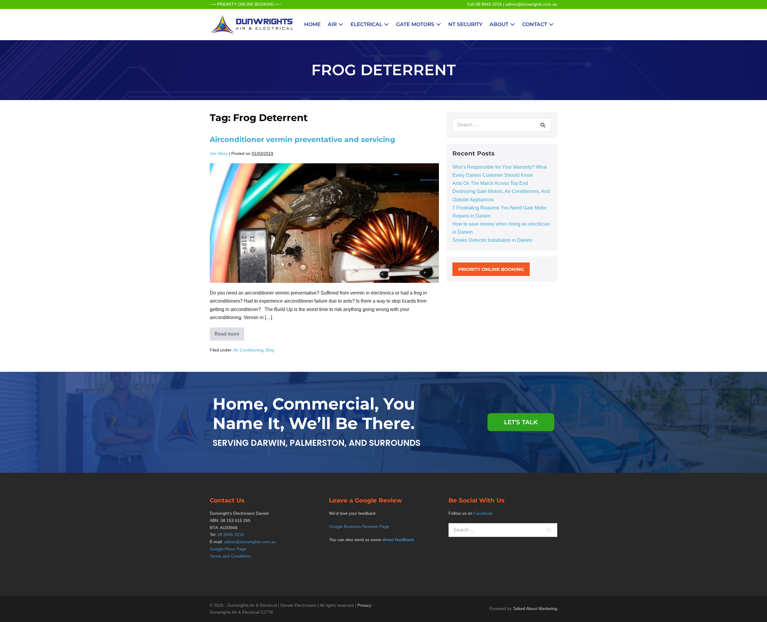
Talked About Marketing (535, 608)
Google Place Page (228, 548)
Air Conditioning (248, 350)
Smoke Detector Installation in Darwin (492, 240)
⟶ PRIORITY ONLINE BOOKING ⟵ (245, 4)
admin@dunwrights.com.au (531, 4)
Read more (229, 331)
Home (312, 24)
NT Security (465, 24)
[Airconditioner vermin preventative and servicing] (324, 223)
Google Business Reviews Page (359, 526)
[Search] (542, 125)
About (500, 24)
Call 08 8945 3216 (484, 4)
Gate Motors (416, 24)
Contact (535, 24)
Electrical (367, 24)
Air (333, 24)
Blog (270, 350)
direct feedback (398, 539)
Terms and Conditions (230, 556)
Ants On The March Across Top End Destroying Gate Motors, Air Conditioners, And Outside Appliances (501, 191)
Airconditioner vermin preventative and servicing (302, 139)
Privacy (364, 605)
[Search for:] (501, 124)
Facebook (483, 513)
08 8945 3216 (231, 534)
